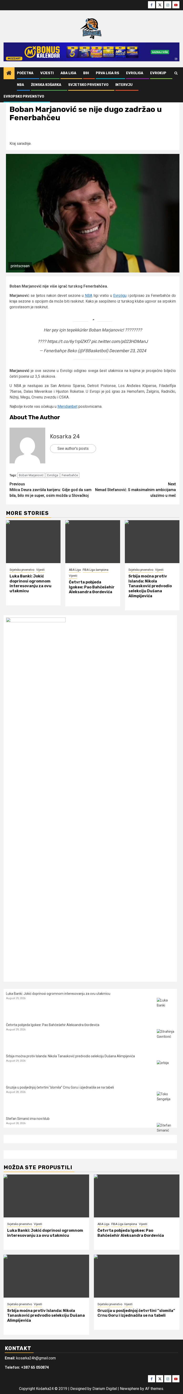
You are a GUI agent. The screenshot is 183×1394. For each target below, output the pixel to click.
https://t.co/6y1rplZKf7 (68, 341)
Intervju (123, 85)
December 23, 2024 (127, 350)
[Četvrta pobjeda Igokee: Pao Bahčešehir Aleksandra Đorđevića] (92, 541)
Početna (25, 73)
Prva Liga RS (107, 73)
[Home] (9, 73)
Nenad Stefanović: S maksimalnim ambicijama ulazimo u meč (135, 490)
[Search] (176, 73)
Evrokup (158, 73)
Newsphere (129, 1388)
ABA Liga (68, 73)
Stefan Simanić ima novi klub (28, 1119)
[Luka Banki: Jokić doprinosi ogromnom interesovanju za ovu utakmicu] (33, 541)
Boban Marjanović (31, 475)
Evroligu (120, 295)
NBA (20, 85)
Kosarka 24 (65, 436)
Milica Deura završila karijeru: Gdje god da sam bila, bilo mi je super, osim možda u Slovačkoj (51, 490)
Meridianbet (67, 406)
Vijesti (47, 73)
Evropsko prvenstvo (24, 96)
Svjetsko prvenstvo (88, 85)
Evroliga (134, 73)
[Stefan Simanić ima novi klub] (166, 1132)
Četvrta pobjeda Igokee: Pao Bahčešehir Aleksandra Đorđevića (92, 587)
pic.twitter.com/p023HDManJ (119, 341)
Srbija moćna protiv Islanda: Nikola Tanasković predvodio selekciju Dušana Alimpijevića (150, 586)
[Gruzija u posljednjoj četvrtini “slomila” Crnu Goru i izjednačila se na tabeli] (166, 1100)
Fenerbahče (70, 475)
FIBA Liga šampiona (95, 569)
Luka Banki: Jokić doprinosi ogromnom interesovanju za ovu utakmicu (30, 583)
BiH (86, 73)
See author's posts (73, 448)
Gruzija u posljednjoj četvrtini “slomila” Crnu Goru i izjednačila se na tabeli (60, 1087)
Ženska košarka (46, 85)
